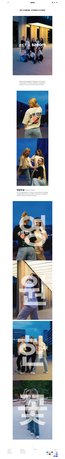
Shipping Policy (22, 450)
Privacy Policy (9, 453)
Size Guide (9, 450)
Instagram (36, 449)
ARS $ (55, 449)
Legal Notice (9, 451)
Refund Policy (22, 449)
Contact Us (9, 449)
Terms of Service (23, 451)
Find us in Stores (23, 453)
